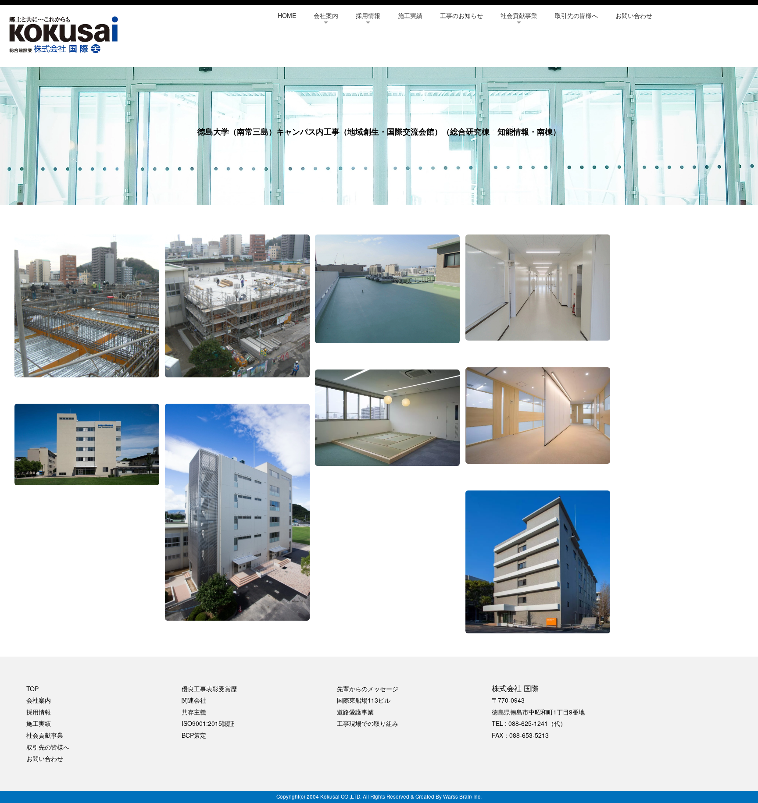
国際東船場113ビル (363, 700)
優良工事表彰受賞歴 (209, 688)
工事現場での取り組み (367, 723)
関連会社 (194, 700)
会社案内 (326, 15)
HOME (287, 15)
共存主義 (194, 711)
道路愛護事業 (355, 711)
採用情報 (368, 15)
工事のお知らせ (461, 15)
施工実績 (410, 15)
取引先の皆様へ (576, 15)
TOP (32, 688)
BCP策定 (194, 735)
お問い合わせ (633, 15)
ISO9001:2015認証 (208, 723)
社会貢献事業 (519, 15)
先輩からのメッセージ (367, 688)
